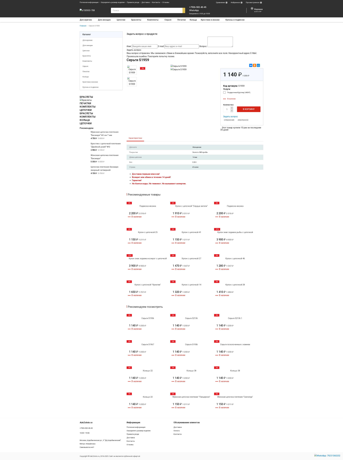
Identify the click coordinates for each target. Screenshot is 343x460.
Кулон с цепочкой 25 (147, 232)
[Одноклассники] (254, 65)
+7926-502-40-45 (197, 7)
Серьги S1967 (147, 344)
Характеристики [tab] (135, 138)
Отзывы (165, 2)
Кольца (193, 20)
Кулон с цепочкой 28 (235, 284)
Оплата (177, 431)
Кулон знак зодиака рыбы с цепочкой (235, 232)
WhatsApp (194, 10)
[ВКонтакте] (250, 65)
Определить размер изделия (113, 2)
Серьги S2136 (191, 318)
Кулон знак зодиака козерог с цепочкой (148, 258)
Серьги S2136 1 (235, 318)
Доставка (145, 2)
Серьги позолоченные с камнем (235, 344)
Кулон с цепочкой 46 (235, 258)
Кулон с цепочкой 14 (191, 284)
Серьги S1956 (147, 318)
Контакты (156, 2)
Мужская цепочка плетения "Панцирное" (191, 397)
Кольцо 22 (148, 370)
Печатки (181, 20)
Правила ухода (133, 2)
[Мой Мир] (258, 65)
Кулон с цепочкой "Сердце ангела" (191, 206)
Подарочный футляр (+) (238, 92)
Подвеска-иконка (147, 206)
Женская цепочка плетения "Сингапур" (235, 397)
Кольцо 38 (191, 370)
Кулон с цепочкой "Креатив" (148, 284)
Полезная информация (89, 2)
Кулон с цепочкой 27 (191, 258)
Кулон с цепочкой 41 (191, 232)
